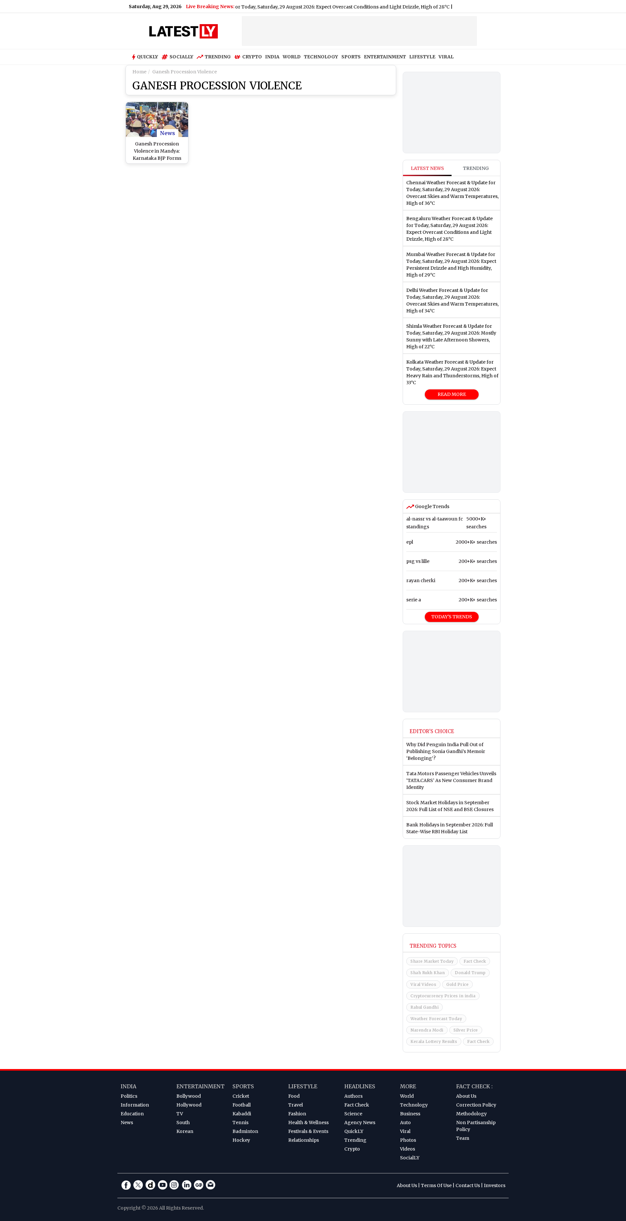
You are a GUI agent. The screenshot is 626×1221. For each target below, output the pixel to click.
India (128, 1086)
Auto (405, 1122)
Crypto (252, 57)
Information (135, 1105)
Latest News (427, 168)
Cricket (240, 1096)
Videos (407, 1149)
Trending (218, 57)
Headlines (359, 1086)
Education (132, 1114)
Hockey (241, 1140)
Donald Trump (470, 972)
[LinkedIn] (186, 1185)
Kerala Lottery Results (433, 1041)
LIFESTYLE (422, 57)
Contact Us (467, 1185)
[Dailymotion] (150, 1185)
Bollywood (188, 1096)
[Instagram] (174, 1185)
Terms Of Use (436, 1185)
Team (462, 1138)
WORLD (292, 57)
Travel (295, 1105)
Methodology (471, 1114)
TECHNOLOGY (321, 57)
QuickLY (353, 1131)
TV (179, 1114)
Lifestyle (302, 1086)
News (167, 133)
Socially (181, 57)
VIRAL (446, 57)
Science (353, 1114)
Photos (408, 1140)
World (407, 1096)
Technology (414, 1105)
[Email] (211, 1185)
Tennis (240, 1122)
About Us (466, 1096)
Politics (129, 1096)
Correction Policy (476, 1105)
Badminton (245, 1131)
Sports (243, 1086)
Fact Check (475, 961)
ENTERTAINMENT (385, 57)
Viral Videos (423, 984)
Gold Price (457, 984)
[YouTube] (162, 1185)
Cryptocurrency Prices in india (442, 995)
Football (241, 1105)
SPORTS (351, 57)
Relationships (303, 1140)
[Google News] (198, 1185)
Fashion (297, 1114)
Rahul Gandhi (424, 1007)
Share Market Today (432, 961)
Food (294, 1096)
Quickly (147, 57)
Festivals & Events (308, 1131)
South (183, 1122)
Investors (494, 1185)
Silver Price (466, 1030)
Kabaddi (241, 1114)
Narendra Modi (426, 1030)
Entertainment (200, 1086)
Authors (353, 1096)
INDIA (272, 57)
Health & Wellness (308, 1122)
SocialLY (409, 1158)
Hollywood (188, 1105)
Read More (452, 394)
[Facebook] (126, 1185)
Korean (184, 1131)
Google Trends (431, 506)
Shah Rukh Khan (427, 972)
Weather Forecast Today (436, 1018)
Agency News (359, 1122)
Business (410, 1114)
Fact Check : (474, 1086)
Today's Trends (451, 617)
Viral (405, 1131)
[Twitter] (138, 1185)
